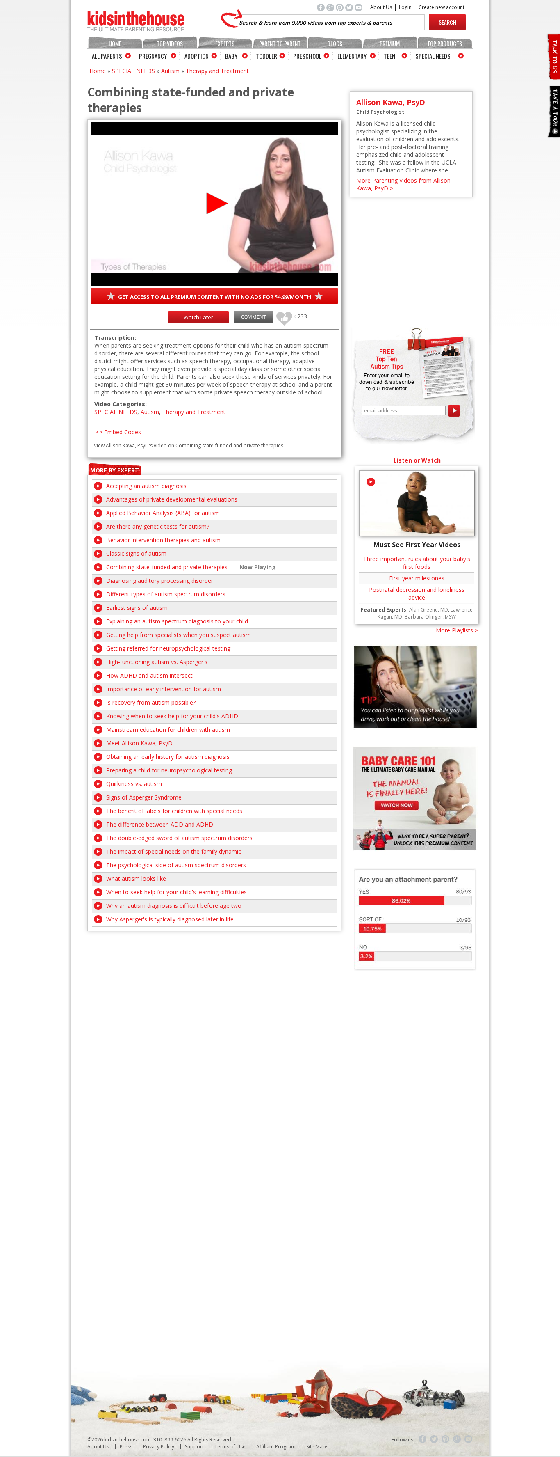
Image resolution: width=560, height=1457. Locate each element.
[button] (214, 203)
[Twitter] (434, 1439)
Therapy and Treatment (217, 71)
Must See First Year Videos (416, 544)
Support (194, 1446)
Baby (231, 55)
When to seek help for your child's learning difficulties (176, 892)
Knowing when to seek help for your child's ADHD (172, 716)
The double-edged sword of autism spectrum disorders (179, 838)
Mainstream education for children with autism (168, 729)
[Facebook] (423, 1439)
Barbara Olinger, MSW (430, 616)
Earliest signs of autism (137, 608)
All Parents (107, 55)
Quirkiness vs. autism (134, 784)
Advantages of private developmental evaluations (171, 499)
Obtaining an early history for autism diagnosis (168, 757)
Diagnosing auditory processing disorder (159, 580)
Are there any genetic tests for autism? (157, 526)
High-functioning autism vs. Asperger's (156, 662)
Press (126, 1446)
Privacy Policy (158, 1446)
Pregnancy (153, 55)
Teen (389, 55)
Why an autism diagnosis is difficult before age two (173, 905)
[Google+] (457, 1439)
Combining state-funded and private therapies (167, 567)
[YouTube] (468, 1439)
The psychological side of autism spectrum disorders (176, 865)
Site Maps (317, 1446)
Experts (224, 43)
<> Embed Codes (118, 432)
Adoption (196, 55)
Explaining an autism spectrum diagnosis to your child (177, 621)
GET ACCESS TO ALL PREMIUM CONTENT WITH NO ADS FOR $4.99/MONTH (214, 296)
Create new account (441, 7)
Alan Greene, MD (428, 609)
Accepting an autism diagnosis (146, 486)
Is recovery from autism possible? (151, 702)
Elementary (352, 55)
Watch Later (198, 317)
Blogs (334, 43)
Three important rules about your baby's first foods (416, 562)
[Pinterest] (446, 1439)
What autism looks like (136, 878)
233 (281, 315)
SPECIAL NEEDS (133, 71)
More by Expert (114, 470)
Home (115, 43)
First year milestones (416, 578)
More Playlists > (457, 630)
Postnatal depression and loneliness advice (416, 593)
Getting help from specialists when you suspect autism (178, 635)
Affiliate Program (276, 1446)
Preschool (307, 55)
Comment (253, 317)
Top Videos (170, 43)
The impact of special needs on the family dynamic (173, 851)
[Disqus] (214, 1033)
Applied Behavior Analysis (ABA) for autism (163, 513)
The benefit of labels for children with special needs (174, 811)
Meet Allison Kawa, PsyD (139, 743)
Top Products (444, 43)
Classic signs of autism (136, 553)
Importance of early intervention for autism (163, 689)
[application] (214, 204)
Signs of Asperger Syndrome (144, 797)
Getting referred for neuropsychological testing (168, 648)
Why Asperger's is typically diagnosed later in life (170, 919)
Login (405, 7)
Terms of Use (230, 1446)
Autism (170, 71)
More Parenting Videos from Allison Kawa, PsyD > (403, 184)
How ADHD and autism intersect (149, 675)
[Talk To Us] (553, 76)
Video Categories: (120, 404)
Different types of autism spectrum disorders (165, 594)
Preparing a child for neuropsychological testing (169, 770)
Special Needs (433, 55)
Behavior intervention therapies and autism (163, 540)
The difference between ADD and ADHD (159, 824)
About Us (381, 7)
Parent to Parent (279, 43)
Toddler (266, 55)
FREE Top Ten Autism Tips (387, 359)
